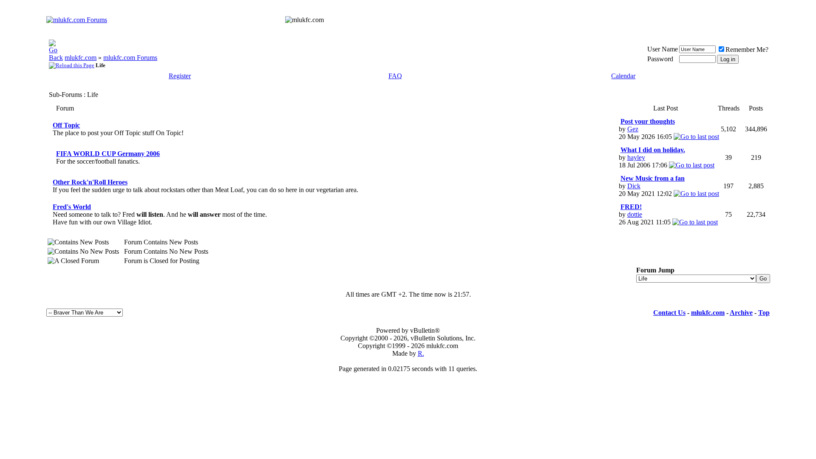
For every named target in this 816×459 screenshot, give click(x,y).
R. (421, 353)
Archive (741, 312)
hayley (636, 157)
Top (764, 312)
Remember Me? (746, 49)
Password (660, 58)
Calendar (623, 75)
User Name (662, 49)
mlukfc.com (80, 57)
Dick (633, 186)
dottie (634, 214)
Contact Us (669, 312)
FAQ (395, 75)
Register (180, 75)
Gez (632, 129)
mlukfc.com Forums (130, 57)
